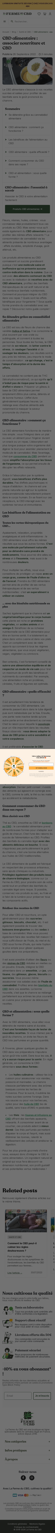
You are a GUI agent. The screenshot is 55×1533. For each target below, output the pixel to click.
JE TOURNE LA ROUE (41, 768)
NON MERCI (41, 771)
